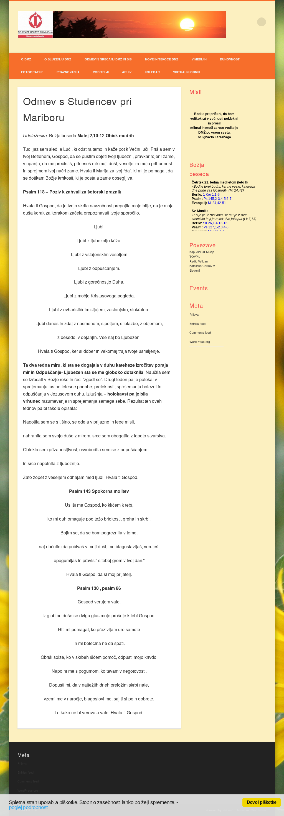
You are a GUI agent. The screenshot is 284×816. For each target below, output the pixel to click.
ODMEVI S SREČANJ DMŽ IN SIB (108, 59)
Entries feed (197, 323)
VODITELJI (101, 72)
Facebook (257, 47)
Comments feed (200, 332)
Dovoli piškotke (261, 802)
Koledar (152, 72)
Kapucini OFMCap (201, 251)
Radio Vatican (198, 261)
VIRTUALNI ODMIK (187, 72)
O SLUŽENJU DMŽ (57, 59)
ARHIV (126, 72)
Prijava (194, 314)
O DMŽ (26, 59)
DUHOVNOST (230, 59)
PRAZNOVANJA (68, 72)
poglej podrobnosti (28, 807)
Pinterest (269, 47)
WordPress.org (199, 341)
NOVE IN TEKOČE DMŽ (161, 59)
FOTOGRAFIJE (32, 72)
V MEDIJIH (199, 59)
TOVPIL (194, 256)
